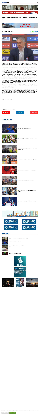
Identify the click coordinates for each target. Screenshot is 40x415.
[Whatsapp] (33, 31)
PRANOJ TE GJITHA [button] (13, 412)
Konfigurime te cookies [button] (5, 412)
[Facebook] (31, 31)
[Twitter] (35, 31)
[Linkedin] (37, 31)
